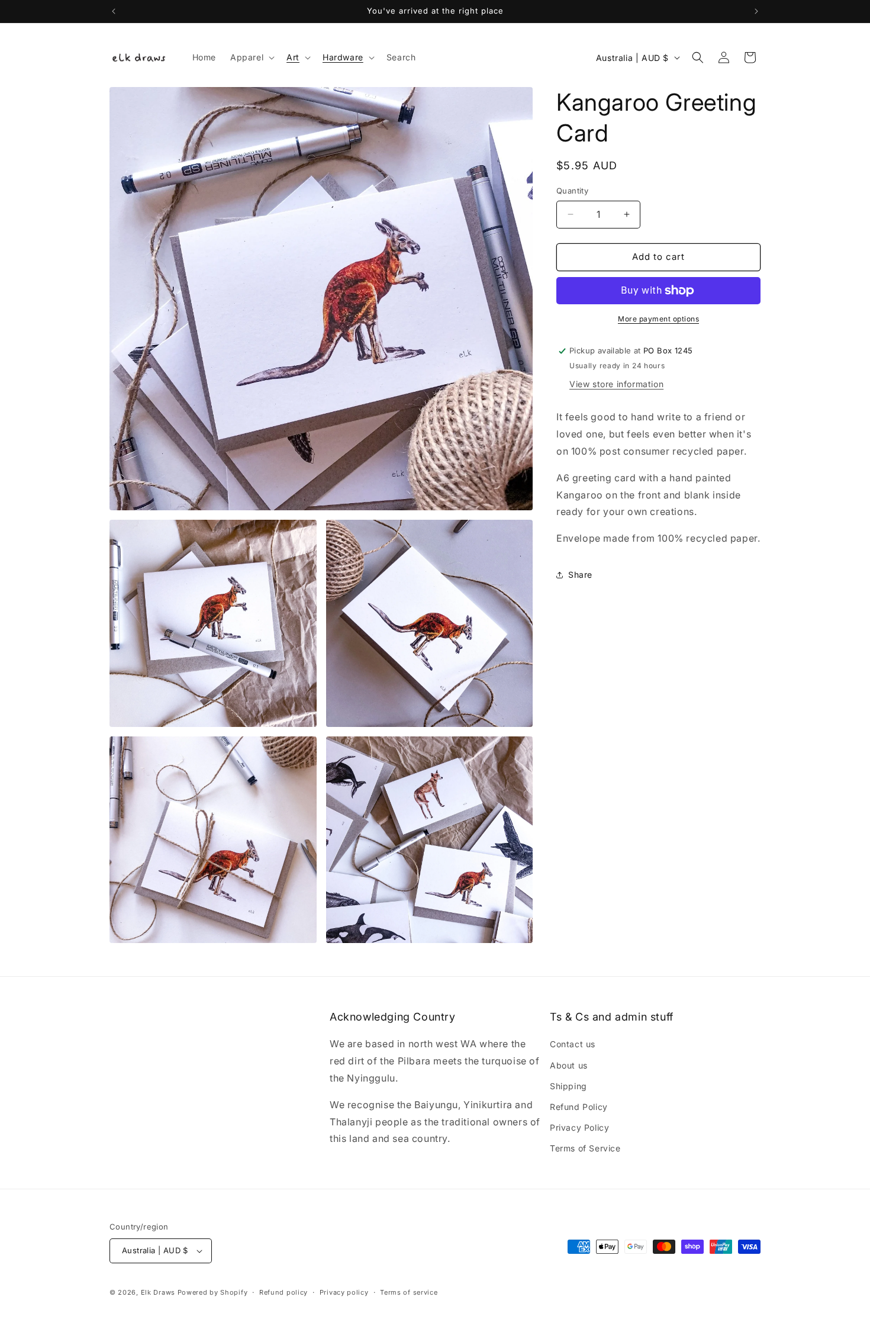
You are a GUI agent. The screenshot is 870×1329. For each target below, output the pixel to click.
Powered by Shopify (213, 1292)
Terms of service (408, 1292)
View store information (616, 384)
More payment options (658, 318)
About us (569, 1065)
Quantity (572, 190)
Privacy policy (344, 1292)
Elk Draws (158, 1292)
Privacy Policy (579, 1127)
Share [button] (580, 574)
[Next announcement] (756, 11)
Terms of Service (585, 1148)
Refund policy (283, 1292)
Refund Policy (579, 1107)
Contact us (572, 1044)
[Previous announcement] (114, 11)
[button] (251, 57)
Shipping (568, 1086)
